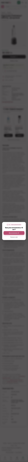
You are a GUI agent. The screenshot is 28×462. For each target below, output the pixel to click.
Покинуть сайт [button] (14, 237)
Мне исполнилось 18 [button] (14, 233)
